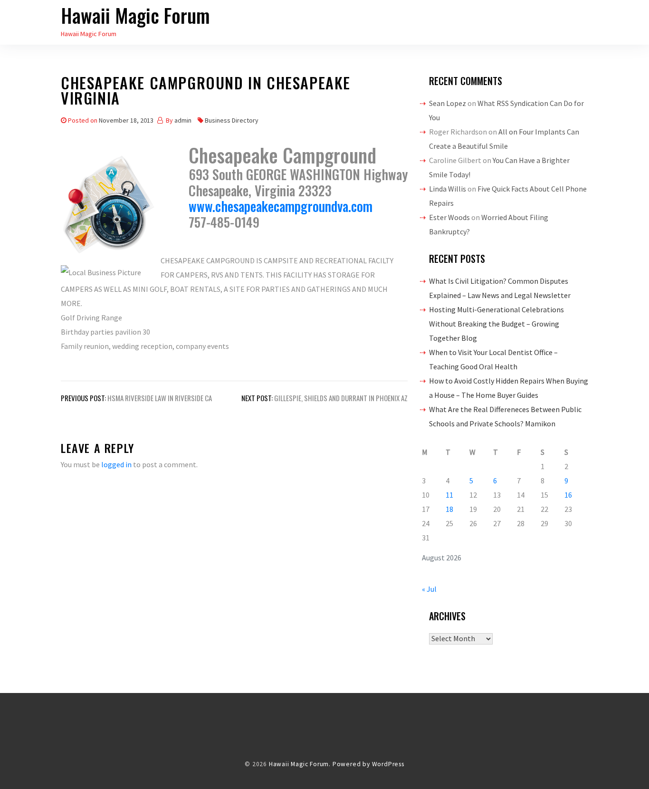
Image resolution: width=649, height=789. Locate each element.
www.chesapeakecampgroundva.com (280, 206)
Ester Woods (449, 217)
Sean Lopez (447, 103)
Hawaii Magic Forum (135, 15)
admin (182, 120)
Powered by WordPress (368, 764)
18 (449, 509)
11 (449, 495)
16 (568, 495)
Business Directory (231, 120)
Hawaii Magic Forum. (300, 764)
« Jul (429, 589)
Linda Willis (447, 188)
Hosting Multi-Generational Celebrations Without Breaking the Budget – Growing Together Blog (496, 324)
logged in (116, 464)
